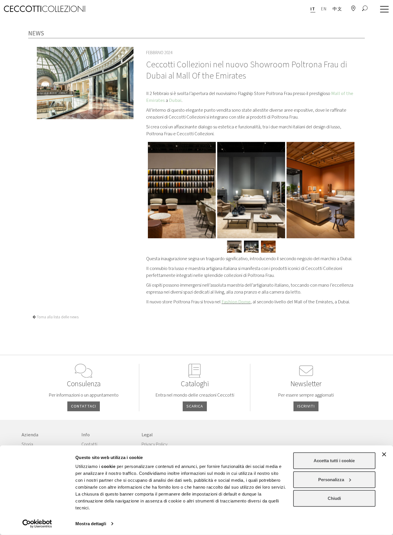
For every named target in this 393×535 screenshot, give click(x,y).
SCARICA (194, 406)
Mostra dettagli (90, 523)
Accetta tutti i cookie (334, 460)
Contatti (89, 444)
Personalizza (331, 479)
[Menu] (383, 9)
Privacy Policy (154, 444)
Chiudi (334, 498)
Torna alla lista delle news (57, 317)
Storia (27, 444)
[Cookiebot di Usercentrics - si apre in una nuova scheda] (37, 523)
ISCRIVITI (306, 406)
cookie (108, 466)
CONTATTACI (83, 406)
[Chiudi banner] (384, 454)
